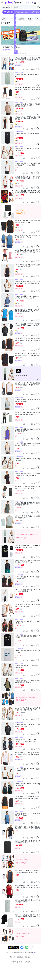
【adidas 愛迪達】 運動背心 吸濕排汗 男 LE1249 (27, 651)
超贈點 (36, 12)
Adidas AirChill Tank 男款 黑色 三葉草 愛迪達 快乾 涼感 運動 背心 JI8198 (27, 487)
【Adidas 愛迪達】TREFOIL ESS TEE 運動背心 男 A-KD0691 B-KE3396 (27, 118)
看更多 (15, 52)
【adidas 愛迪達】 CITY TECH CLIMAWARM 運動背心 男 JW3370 (27, 681)
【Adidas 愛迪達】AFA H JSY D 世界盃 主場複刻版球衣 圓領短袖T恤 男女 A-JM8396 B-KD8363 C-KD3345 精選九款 (27, 59)
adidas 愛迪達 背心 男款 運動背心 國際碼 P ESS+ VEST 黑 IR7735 (27, 561)
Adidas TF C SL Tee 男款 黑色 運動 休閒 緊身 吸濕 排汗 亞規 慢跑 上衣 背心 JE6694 (27, 88)
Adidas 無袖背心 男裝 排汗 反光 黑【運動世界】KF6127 (27, 842)
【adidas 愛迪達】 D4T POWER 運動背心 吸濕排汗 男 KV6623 (27, 430)
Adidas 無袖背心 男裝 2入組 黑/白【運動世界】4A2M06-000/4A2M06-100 (27, 915)
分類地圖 (27, 962)
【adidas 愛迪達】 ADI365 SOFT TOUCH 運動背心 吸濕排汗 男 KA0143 (27, 445)
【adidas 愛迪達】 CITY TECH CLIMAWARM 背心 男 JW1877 (27, 725)
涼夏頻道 (15, 32)
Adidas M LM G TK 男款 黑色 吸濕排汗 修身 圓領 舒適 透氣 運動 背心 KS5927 (27, 797)
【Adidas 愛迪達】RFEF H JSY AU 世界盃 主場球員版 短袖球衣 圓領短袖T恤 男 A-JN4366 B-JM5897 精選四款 (27, 192)
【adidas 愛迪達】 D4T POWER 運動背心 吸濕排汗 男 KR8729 (27, 504)
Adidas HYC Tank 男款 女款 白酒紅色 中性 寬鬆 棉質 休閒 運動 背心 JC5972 (27, 709)
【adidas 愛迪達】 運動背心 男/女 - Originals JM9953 (27, 149)
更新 (34, 952)
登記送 (15, 16)
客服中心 (12, 957)
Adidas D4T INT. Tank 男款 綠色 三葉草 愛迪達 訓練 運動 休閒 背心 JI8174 (27, 413)
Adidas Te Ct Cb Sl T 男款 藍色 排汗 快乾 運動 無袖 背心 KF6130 (27, 236)
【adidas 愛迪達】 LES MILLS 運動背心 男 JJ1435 (27, 134)
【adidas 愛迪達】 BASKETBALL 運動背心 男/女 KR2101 (27, 770)
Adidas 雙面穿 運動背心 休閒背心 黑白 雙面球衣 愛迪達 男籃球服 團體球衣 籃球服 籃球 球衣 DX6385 (27, 827)
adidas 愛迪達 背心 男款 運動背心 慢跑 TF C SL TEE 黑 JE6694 (27, 265)
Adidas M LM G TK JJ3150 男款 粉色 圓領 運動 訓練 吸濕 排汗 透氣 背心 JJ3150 (27, 251)
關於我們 (20, 957)
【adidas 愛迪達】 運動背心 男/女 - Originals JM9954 (27, 784)
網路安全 (13, 962)
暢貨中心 (15, 20)
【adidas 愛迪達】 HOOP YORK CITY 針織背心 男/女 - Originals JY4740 (27, 740)
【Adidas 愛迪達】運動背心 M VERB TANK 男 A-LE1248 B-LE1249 (27, 546)
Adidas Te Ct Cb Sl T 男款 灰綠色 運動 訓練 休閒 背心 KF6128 (27, 517)
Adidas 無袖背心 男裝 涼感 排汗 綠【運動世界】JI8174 (27, 901)
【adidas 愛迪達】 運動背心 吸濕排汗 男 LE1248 (27, 637)
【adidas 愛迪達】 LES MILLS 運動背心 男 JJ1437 (27, 75)
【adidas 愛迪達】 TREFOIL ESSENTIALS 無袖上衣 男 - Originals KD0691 (27, 474)
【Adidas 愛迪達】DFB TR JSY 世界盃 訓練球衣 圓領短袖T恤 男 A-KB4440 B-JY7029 (27, 177)
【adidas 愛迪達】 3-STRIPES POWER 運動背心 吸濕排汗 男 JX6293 (27, 105)
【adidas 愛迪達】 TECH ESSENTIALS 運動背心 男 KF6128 (27, 400)
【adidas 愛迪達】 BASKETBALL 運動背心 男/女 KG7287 (27, 577)
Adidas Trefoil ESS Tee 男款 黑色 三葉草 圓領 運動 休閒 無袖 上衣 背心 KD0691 (27, 354)
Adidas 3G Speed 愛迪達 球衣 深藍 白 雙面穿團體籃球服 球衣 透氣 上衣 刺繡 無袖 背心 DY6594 (27, 871)
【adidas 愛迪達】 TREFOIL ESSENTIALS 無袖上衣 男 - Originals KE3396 (27, 164)
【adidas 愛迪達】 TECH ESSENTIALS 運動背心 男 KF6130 (27, 814)
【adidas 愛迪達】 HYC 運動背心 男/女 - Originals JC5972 (27, 666)
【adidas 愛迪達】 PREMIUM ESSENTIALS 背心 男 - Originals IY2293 (27, 297)
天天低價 (15, 28)
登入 (29, 2)
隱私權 (20, 962)
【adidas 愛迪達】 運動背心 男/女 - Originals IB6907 (27, 459)
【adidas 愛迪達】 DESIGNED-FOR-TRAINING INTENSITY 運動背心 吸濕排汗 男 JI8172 (27, 282)
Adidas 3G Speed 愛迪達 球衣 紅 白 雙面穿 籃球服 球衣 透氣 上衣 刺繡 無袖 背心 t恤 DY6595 (27, 886)
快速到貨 (15, 24)
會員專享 (15, 44)
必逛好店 (15, 36)
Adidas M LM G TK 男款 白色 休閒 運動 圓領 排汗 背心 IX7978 (27, 605)
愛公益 (15, 48)
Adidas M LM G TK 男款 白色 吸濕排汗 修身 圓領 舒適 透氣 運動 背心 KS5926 (27, 753)
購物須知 (27, 957)
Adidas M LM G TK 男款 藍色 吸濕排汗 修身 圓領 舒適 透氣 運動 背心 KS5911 (27, 310)
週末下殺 (15, 40)
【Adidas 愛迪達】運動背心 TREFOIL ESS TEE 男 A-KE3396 (27, 590)
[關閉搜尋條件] (10, 7)
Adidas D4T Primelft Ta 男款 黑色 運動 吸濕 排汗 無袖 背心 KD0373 (27, 221)
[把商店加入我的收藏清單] (38, 379)
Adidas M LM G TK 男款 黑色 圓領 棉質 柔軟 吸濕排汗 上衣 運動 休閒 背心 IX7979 (27, 339)
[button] (20, 53)
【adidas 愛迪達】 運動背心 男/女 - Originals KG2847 (27, 622)
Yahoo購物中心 (13, 2)
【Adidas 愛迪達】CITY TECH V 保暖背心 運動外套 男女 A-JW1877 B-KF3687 (27, 325)
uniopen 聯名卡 (23, 12)
